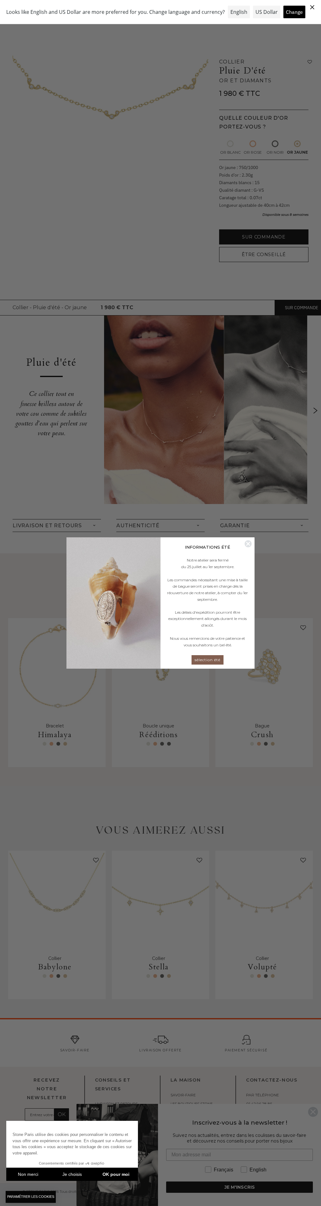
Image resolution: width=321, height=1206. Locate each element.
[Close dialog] (248, 544)
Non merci (28, 1174)
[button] (31, 1197)
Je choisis (72, 1174)
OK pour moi (116, 1174)
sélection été (207, 659)
